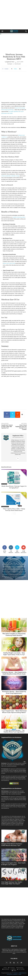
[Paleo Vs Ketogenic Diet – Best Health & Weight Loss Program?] (14, 855)
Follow (10, 545)
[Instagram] (10, 962)
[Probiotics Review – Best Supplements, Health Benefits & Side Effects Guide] (14, 664)
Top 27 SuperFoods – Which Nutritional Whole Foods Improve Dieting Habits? (14, 711)
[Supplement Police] (6, 447)
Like (4, 545)
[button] (2, 31)
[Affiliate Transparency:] (14, 568)
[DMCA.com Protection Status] (14, 784)
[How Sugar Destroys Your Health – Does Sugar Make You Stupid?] (14, 874)
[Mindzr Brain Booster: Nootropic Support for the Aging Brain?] (14, 476)
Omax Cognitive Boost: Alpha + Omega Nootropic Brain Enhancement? (14, 509)
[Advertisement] (14, 15)
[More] (19, 68)
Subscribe (23, 545)
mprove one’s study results (9, 263)
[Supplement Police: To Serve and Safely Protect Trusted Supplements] (12, 761)
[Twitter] (18, 458)
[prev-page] (13, 513)
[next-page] (15, 513)
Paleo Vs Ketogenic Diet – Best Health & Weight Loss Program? (13, 863)
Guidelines (15, 974)
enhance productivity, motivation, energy (10, 175)
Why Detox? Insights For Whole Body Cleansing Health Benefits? (14, 634)
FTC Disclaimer (15, 973)
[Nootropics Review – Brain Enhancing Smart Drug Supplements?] (14, 683)
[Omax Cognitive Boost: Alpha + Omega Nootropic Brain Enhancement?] (14, 499)
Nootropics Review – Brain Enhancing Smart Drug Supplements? (14, 692)
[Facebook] (6, 962)
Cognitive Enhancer (5, 506)
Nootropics (9, 64)
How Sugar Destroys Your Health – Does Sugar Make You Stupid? (12, 883)
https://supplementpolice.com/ (17, 437)
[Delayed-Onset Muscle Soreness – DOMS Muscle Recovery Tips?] (14, 836)
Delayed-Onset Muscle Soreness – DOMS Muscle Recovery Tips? (12, 844)
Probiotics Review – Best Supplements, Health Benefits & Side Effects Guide (14, 673)
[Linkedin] (14, 962)
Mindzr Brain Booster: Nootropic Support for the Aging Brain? (14, 486)
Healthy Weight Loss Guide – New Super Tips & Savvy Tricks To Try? (14, 653)
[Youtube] (21, 962)
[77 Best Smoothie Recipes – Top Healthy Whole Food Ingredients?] (14, 721)
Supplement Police (10, 61)
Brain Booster (18, 64)
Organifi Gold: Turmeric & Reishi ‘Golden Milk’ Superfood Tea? (7, 426)
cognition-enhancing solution (19, 217)
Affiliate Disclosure (19, 967)
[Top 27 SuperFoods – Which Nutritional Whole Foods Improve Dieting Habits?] (14, 702)
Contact (19, 974)
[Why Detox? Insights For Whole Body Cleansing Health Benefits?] (14, 625)
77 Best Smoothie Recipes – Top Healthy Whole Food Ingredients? (14, 731)
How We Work (9, 974)
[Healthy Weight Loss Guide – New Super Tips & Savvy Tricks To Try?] (14, 644)
